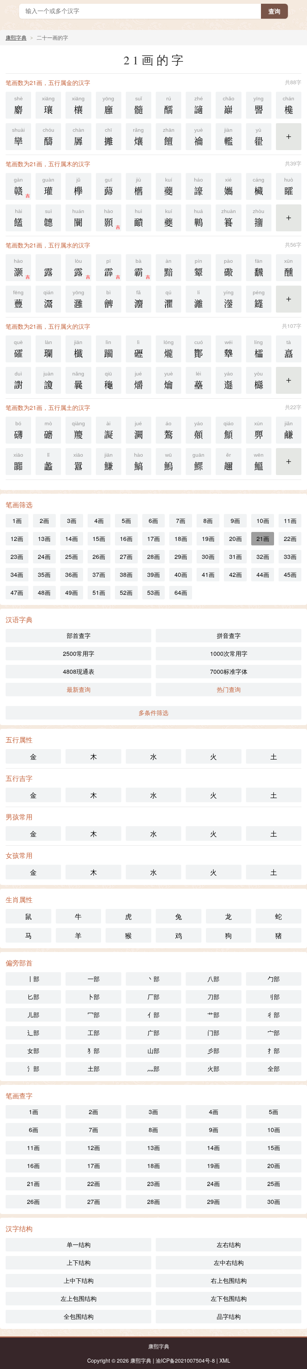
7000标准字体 (228, 671)
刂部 (274, 996)
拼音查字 (229, 635)
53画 (153, 592)
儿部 (33, 1014)
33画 (290, 556)
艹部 (213, 1014)
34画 (16, 574)
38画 (126, 574)
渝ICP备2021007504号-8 (185, 1360)
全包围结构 (79, 1316)
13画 (44, 538)
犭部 (94, 1050)
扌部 (274, 1050)
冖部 (94, 1014)
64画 (180, 592)
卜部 (94, 996)
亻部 (153, 1014)
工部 (94, 1032)
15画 (98, 538)
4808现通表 (78, 671)
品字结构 (229, 1316)
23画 (16, 556)
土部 (94, 1068)
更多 (289, 141)
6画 (153, 520)
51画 (98, 592)
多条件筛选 (153, 712)
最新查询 (79, 689)
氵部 (33, 1068)
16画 (126, 538)
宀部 (274, 1032)
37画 (98, 574)
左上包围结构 (79, 1298)
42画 (235, 574)
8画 (208, 520)
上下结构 (79, 1262)
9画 (235, 520)
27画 (126, 556)
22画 (290, 538)
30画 (208, 556)
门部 (213, 1032)
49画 (71, 592)
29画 (180, 556)
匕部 (33, 996)
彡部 (213, 1050)
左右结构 (229, 1244)
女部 (33, 1050)
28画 (153, 556)
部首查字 (79, 635)
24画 (44, 556)
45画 (290, 574)
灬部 (153, 1068)
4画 (99, 520)
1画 (17, 520)
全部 (274, 1068)
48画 (44, 592)
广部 (153, 1032)
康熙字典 (16, 37)
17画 (153, 538)
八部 (213, 978)
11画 (290, 520)
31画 (235, 556)
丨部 (33, 978)
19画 (208, 538)
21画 (262, 538)
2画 (44, 520)
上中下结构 (79, 1280)
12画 (16, 538)
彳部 (274, 1014)
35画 (44, 574)
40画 (180, 574)
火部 (213, 1068)
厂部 (153, 996)
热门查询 (229, 689)
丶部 (153, 978)
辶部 (33, 1032)
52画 (126, 592)
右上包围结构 (229, 1280)
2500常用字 (78, 653)
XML (224, 1360)
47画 (16, 592)
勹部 (274, 978)
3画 (71, 520)
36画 (71, 574)
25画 (71, 556)
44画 (262, 574)
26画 (98, 556)
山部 (153, 1050)
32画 (262, 556)
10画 (262, 520)
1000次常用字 (228, 653)
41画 (208, 574)
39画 (153, 574)
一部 (94, 978)
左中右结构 (229, 1262)
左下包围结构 (229, 1298)
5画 (126, 520)
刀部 (213, 996)
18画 (180, 538)
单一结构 (79, 1244)
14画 (71, 538)
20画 (235, 538)
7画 (180, 520)
